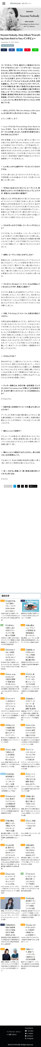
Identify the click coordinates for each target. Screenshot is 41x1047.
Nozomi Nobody (7, 45)
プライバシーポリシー (14, 1032)
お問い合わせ (12, 1034)
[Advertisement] (20, 57)
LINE (35, 50)
